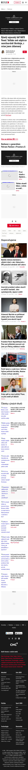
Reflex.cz (3, 9)
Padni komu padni (5, 716)
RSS (23, 625)
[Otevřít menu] (25, 2)
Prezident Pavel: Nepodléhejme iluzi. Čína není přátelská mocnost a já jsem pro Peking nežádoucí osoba (13, 344)
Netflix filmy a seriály (5, 741)
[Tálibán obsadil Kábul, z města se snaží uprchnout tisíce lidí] (8, 186)
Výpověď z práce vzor (6, 718)
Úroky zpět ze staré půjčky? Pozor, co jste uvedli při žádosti (13, 395)
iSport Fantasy (8, 658)
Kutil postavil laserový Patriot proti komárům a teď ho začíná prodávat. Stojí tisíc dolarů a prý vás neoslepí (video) (18, 556)
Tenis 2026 (18, 713)
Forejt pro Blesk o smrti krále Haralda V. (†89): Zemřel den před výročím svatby (18, 409)
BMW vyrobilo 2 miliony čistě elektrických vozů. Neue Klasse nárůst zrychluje (18, 424)
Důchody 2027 (19, 735)
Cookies (22, 760)
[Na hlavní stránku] (5, 2)
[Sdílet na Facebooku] (12, 221)
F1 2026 (17, 715)
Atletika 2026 (19, 718)
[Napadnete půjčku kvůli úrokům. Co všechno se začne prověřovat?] (6, 492)
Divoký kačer (4, 721)
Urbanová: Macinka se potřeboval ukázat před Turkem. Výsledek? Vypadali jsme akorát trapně (12, 316)
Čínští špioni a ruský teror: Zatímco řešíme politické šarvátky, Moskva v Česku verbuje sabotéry (13, 371)
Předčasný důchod (20, 730)
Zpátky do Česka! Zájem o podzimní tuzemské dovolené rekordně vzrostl (18, 523)
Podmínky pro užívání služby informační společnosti (13, 759)
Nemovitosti (8, 660)
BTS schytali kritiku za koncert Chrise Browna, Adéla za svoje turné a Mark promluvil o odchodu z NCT (18, 503)
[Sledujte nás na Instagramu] (15, 638)
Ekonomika (19, 726)
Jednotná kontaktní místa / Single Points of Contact (14, 764)
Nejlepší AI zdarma (5, 735)
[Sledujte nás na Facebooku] (12, 638)
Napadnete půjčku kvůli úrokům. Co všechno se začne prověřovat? (18, 488)
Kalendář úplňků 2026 (6, 688)
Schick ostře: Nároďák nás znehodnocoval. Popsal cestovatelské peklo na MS (17, 457)
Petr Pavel (8, 115)
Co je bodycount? (5, 690)
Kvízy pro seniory (5, 686)
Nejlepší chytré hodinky (6, 737)
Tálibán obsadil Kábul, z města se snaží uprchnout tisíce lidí (21, 185)
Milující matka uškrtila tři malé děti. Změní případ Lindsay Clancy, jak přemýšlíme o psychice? (18, 538)
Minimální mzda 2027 (20, 737)
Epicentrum (3, 676)
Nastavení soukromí (9, 762)
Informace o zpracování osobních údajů (11, 760)
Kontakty (3, 625)
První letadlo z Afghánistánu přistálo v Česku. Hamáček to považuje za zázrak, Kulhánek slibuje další (23, 174)
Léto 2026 (19, 672)
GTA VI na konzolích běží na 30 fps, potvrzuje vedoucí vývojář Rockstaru (18, 473)
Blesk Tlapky (14, 656)
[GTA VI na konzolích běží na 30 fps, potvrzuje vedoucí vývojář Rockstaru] (5, 476)
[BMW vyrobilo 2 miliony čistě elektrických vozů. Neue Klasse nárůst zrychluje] (5, 428)
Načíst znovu (14, 160)
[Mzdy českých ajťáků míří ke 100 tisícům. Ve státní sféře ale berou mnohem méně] (5, 445)
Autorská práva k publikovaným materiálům (13, 757)
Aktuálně (3, 672)
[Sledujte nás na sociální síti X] (9, 638)
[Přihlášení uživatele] (22, 2)
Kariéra (14, 627)
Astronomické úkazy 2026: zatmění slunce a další (21, 687)
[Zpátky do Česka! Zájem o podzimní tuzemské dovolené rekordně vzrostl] (5, 527)
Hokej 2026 (18, 711)
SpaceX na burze (5, 730)
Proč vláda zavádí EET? (6, 714)
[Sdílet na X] (15, 221)
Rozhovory (9, 9)
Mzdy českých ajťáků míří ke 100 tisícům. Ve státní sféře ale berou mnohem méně (18, 440)
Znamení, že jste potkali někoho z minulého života (21, 682)
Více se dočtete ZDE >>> (9, 139)
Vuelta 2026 (20, 666)
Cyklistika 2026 (19, 720)
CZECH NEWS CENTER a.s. (19, 750)
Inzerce (17, 625)
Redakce (11, 625)
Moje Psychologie (5, 656)
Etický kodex (6, 766)
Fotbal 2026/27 (19, 709)
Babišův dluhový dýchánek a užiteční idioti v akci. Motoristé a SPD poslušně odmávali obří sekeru (13, 262)
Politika (3, 703)
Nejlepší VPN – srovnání (6, 739)
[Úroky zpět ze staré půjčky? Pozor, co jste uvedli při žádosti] (13, 385)
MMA (17, 707)
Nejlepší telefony (4, 732)
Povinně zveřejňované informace (17, 766)
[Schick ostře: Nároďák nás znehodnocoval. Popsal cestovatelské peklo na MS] (5, 461)
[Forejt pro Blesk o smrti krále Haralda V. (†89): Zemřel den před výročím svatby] (5, 413)
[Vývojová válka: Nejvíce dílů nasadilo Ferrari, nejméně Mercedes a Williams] (5, 580)
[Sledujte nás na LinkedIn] (19, 638)
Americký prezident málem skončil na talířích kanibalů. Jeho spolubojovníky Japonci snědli (13, 289)
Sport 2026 (19, 703)
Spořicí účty (18, 732)
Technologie (4, 726)
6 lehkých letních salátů (21, 697)
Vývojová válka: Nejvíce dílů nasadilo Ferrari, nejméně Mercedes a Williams (17, 575)
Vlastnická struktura (18, 762)
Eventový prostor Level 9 (15, 664)
